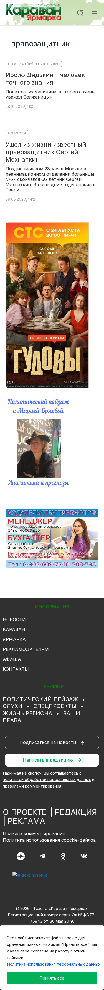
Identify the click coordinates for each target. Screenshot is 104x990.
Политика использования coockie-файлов (49, 840)
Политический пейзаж (40, 699)
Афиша (12, 659)
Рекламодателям (26, 649)
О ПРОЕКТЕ (24, 812)
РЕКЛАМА (26, 821)
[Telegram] (42, 856)
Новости (17, 133)
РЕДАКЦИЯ (76, 812)
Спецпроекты (55, 706)
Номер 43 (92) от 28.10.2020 (33, 64)
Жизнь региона (27, 713)
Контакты (16, 669)
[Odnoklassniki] (63, 856)
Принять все (52, 978)
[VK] (83, 856)
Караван (14, 629)
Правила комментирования (34, 833)
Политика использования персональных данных (53, 964)
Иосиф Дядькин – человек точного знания (45, 78)
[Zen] (21, 856)
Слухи (12, 706)
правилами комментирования (32, 786)
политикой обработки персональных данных (47, 779)
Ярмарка (14, 639)
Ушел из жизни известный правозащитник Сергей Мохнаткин (46, 152)
